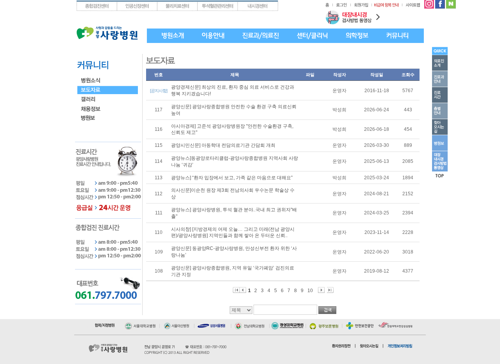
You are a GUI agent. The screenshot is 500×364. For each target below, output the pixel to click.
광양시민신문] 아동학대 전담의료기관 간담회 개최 (223, 145)
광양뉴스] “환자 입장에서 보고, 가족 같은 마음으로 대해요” (232, 177)
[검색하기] (327, 310)
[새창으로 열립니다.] (141, 324)
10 (310, 290)
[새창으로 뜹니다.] (429, 3)
